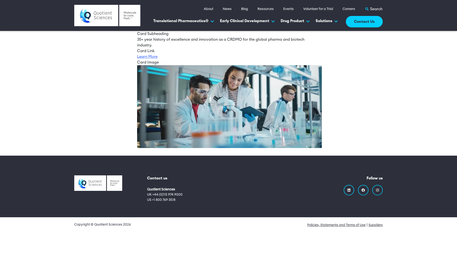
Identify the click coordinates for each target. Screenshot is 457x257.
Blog (244, 9)
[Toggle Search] (374, 9)
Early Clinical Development (244, 21)
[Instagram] (377, 190)
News (227, 9)
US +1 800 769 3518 (161, 200)
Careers (349, 9)
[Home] (107, 15)
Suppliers (375, 225)
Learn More (147, 57)
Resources (266, 9)
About (208, 9)
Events (288, 9)
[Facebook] (363, 190)
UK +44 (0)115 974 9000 (165, 194)
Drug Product (292, 21)
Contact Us (364, 22)
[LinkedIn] (349, 190)
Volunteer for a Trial (318, 9)
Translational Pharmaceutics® (181, 21)
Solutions (324, 21)
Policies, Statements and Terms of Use (336, 225)
